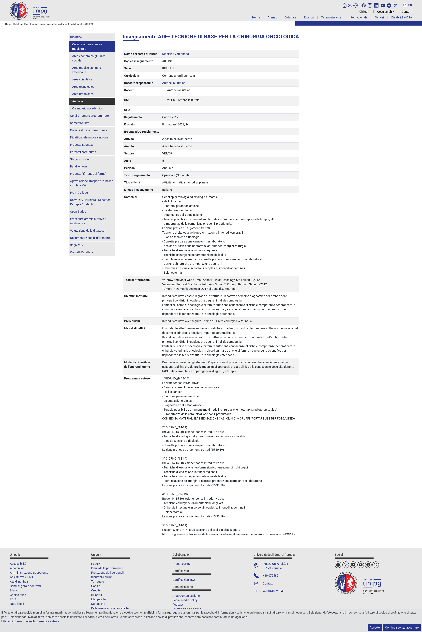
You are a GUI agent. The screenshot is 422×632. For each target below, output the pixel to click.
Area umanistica (83, 94)
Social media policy (184, 600)
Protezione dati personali (107, 572)
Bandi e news (79, 166)
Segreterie (77, 245)
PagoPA (96, 563)
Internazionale (358, 17)
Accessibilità (18, 563)
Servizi (379, 17)
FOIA (13, 599)
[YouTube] (383, 5)
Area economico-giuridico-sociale (89, 58)
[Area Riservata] (345, 5)
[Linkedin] (376, 5)
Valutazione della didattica (87, 230)
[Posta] (350, 5)
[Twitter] (395, 5)
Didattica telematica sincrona (89, 137)
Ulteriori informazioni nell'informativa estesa (30, 621)
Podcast (177, 604)
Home (256, 17)
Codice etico (18, 595)
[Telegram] (389, 5)
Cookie (95, 586)
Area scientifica (82, 79)
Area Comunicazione (186, 595)
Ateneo (272, 17)
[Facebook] (364, 5)
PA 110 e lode (79, 192)
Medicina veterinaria (175, 54)
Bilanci (14, 590)
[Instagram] (370, 5)
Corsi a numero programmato (89, 115)
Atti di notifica (19, 581)
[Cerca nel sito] (405, 5)
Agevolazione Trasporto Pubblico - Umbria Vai (91, 183)
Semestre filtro (80, 123)
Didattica (290, 17)
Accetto (375, 627)
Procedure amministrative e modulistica (88, 221)
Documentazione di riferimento (90, 238)
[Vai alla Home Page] (29, 10)
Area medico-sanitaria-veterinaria (87, 70)
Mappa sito (98, 599)
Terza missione (331, 17)
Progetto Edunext (81, 144)
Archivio (77, 101)
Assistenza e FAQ (21, 577)
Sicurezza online (102, 577)
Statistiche (98, 603)
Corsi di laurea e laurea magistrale (87, 46)
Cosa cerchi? (385, 11)
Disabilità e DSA (401, 17)
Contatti (407, 11)
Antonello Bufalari (173, 83)
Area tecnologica (83, 86)
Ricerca (309, 17)
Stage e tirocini (80, 159)
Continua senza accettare (402, 627)
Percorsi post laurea (83, 152)
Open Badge (78, 211)
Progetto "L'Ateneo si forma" (88, 173)
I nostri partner (182, 563)
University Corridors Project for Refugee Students (90, 202)
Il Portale (97, 595)
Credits (96, 590)
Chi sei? (364, 11)
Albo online (17, 568)
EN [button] (410, 5)
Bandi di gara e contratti (25, 586)
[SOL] (355, 5)
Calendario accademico (87, 108)
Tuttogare (97, 581)
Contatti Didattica (81, 252)
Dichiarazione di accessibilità (110, 608)
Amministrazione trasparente (29, 572)
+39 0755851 (271, 575)
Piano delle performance (107, 568)
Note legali (17, 603)
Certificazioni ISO (183, 579)
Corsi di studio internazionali (88, 130)
